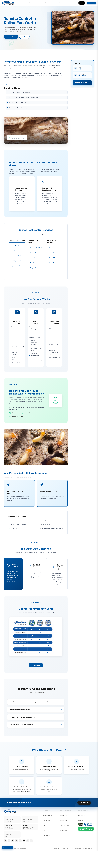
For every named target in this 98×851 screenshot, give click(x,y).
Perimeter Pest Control (36, 248)
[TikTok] (27, 840)
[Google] (31, 840)
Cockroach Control (17, 256)
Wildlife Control (53, 263)
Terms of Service (66, 848)
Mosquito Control (35, 258)
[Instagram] (9, 840)
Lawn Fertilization (64, 820)
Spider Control (16, 266)
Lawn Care (62, 828)
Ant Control (15, 251)
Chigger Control (34, 268)
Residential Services (47, 815)
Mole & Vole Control (54, 258)
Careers (61, 3)
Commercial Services (47, 818)
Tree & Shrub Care (64, 825)
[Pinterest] (20, 840)
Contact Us (91, 3)
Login (82, 3)
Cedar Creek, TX (82, 818)
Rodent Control (53, 252)
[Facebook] (5, 840)
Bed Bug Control (16, 261)
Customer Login (46, 835)
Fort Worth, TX (81, 815)
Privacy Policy (57, 848)
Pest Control (63, 818)
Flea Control (15, 271)
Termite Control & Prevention (67, 813)
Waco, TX (80, 820)
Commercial (39, 3)
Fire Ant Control (34, 252)
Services (31, 3)
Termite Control (53, 248)
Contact (44, 830)
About (55, 3)
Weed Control (63, 823)
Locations (48, 3)
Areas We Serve (46, 820)
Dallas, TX (80, 813)
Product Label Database (88, 848)
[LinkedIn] (12, 840)
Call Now (24, 36)
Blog (44, 823)
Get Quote (37, 665)
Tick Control (33, 263)
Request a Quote (11, 36)
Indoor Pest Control (17, 246)
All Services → (63, 830)
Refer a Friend (46, 833)
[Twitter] (16, 840)
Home (44, 813)
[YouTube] (24, 840)
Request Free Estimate (81, 82)
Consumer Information (76, 848)
